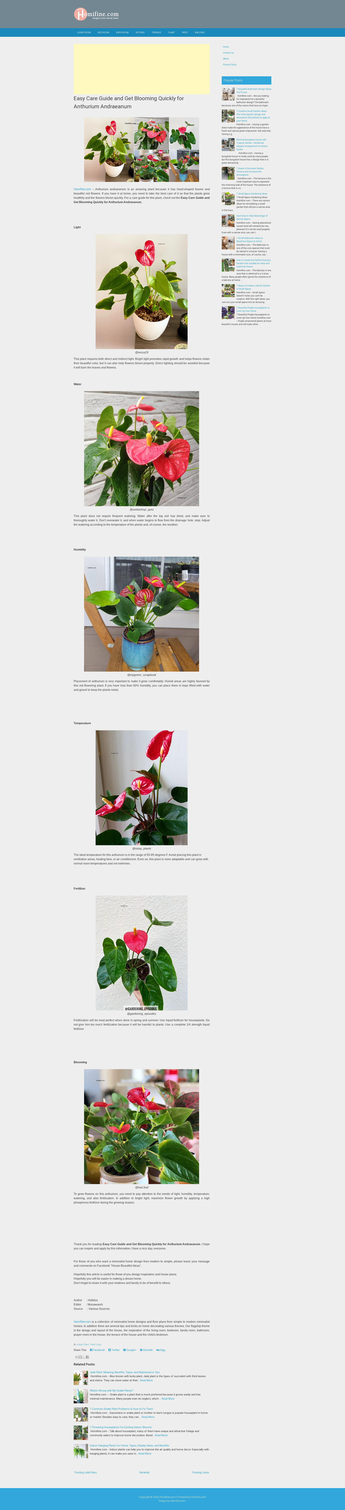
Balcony (200, 32)
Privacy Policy (230, 64)
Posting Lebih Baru (86, 1472)
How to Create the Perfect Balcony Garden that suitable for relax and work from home (253, 263)
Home (226, 47)
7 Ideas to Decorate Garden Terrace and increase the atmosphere (250, 171)
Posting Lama (200, 1472)
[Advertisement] (142, 69)
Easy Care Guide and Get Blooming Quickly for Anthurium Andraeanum (129, 102)
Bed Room (103, 32)
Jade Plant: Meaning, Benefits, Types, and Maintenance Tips (125, 1372)
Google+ (131, 1350)
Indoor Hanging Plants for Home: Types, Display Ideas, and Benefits (129, 1445)
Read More (146, 1380)
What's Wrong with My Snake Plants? (111, 1390)
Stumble (147, 1350)
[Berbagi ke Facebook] (87, 1357)
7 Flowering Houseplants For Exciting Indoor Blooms (121, 1427)
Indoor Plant (83, 1344)
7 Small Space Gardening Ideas (251, 193)
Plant (171, 32)
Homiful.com (198, 1497)
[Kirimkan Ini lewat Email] (77, 1357)
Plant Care (95, 1344)
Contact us (228, 53)
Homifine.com (82, 189)
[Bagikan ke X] (84, 1357)
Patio (185, 32)
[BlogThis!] (80, 1357)
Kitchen (140, 32)
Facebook (98, 1350)
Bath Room (122, 32)
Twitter (115, 1350)
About (226, 58)
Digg (162, 1350)
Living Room (84, 32)
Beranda (144, 1472)
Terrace (156, 32)
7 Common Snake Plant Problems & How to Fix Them (121, 1409)
